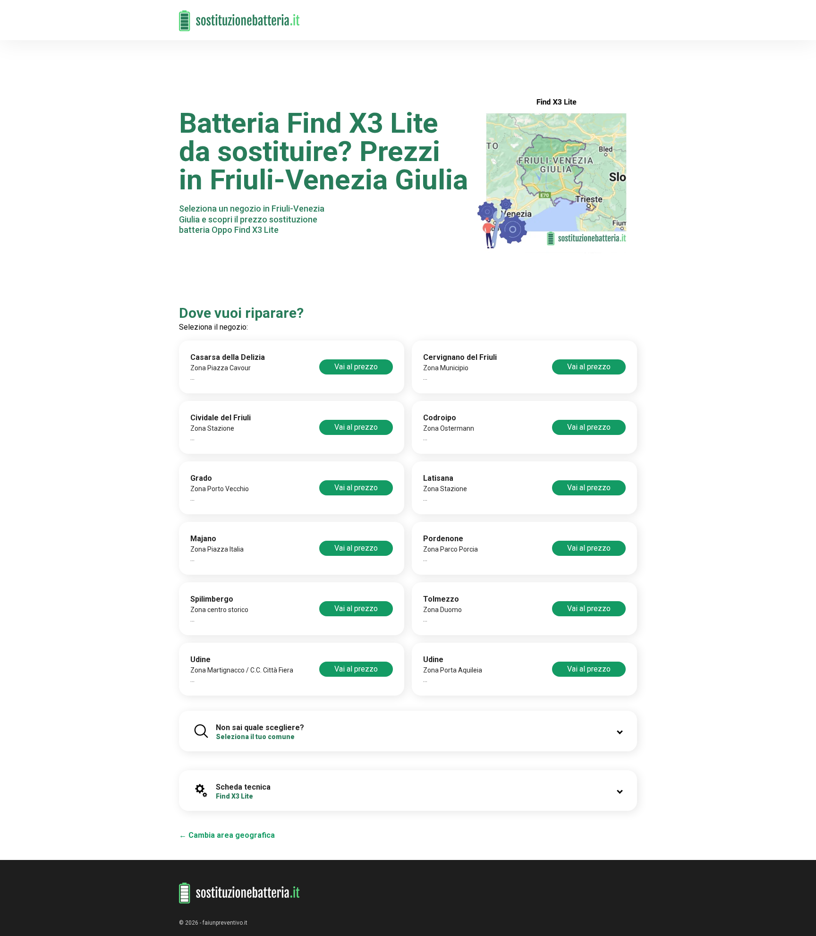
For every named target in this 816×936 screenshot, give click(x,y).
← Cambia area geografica (227, 835)
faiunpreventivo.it (225, 922)
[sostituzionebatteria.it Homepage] (239, 893)
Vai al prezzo (356, 366)
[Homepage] (239, 15)
